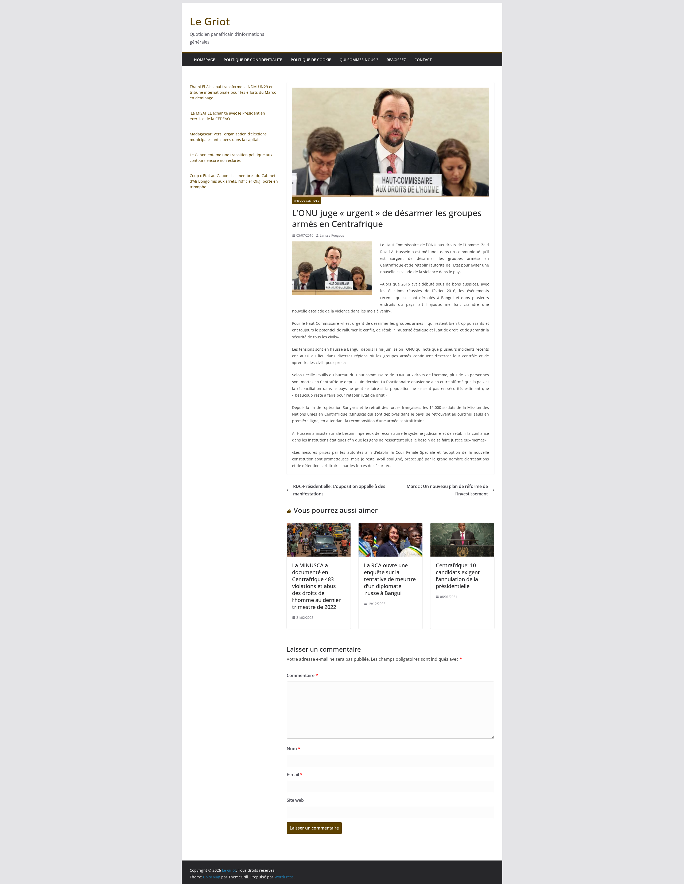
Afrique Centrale (306, 200)
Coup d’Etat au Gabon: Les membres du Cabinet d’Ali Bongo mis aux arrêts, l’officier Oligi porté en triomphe (234, 181)
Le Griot (210, 21)
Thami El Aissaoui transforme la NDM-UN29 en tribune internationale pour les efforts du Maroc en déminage (233, 92)
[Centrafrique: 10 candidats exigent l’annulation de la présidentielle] (462, 527)
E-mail (294, 774)
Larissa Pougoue (332, 235)
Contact (423, 59)
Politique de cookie (311, 59)
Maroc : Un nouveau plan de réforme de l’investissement (447, 490)
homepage (204, 59)
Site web (295, 800)
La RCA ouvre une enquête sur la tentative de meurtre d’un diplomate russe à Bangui (390, 579)
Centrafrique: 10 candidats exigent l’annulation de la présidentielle (458, 576)
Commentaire (302, 675)
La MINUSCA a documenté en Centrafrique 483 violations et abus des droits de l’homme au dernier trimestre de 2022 (316, 586)
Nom (293, 749)
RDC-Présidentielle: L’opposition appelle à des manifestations (339, 490)
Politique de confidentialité (253, 59)
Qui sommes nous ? (359, 59)
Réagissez (396, 59)
